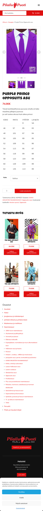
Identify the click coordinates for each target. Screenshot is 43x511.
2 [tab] (21, 79)
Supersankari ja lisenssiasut (15, 393)
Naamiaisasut (9, 327)
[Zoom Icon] (21, 51)
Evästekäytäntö (20, 508)
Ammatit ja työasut (12, 336)
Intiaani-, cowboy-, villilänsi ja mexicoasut (19, 354)
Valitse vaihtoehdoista (11, 252)
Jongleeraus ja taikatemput (14, 316)
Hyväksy (21, 492)
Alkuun (5, 22)
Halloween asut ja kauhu (14, 348)
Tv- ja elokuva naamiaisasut (15, 399)
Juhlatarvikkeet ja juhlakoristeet (15, 320)
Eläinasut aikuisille (11, 339)
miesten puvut (14, 202)
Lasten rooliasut (11, 369)
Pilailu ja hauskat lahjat (12, 410)
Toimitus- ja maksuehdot (21, 447)
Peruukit (7, 406)
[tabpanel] (21, 51)
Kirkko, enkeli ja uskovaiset (14, 363)
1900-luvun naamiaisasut (14, 330)
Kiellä (22, 498)
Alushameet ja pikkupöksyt (14, 333)
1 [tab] (18, 79)
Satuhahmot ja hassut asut (14, 390)
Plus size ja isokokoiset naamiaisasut (18, 381)
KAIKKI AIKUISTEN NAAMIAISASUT (17, 360)
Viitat (7, 402)
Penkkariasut (10, 378)
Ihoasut (8, 351)
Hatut (6, 313)
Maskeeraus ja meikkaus (13, 323)
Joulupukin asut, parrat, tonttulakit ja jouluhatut (21, 357)
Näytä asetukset (21, 503)
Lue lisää (21, 475)
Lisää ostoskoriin (25, 191)
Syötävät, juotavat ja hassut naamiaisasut (19, 396)
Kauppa (10, 22)
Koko (5, 177)
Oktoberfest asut (11, 372)
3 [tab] (25, 79)
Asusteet (7, 309)
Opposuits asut (27, 200)
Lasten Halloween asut (13, 366)
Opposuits (23, 202)
